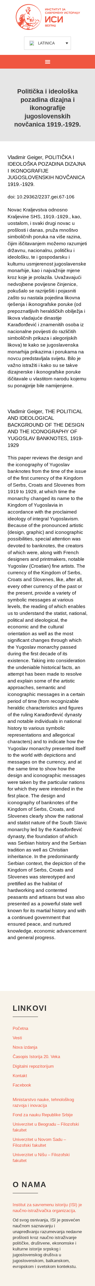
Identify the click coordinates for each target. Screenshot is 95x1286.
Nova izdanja (25, 1047)
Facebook (22, 1085)
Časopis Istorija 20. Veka (36, 1056)
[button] (47, 61)
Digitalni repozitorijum (33, 1066)
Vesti (17, 1037)
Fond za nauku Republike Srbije (43, 1114)
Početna (20, 1028)
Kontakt (20, 1075)
